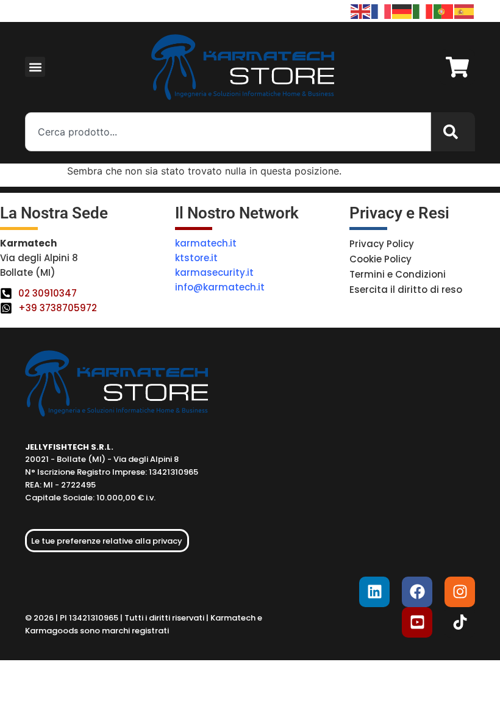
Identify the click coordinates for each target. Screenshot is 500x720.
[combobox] (228, 131)
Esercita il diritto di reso (405, 289)
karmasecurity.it (214, 272)
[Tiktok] (460, 622)
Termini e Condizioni (397, 274)
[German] (402, 10)
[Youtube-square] (417, 622)
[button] (35, 67)
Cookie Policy (380, 259)
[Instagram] (460, 592)
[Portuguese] (444, 10)
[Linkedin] (374, 592)
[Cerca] (453, 131)
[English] (361, 10)
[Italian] (423, 10)
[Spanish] (464, 10)
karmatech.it (206, 243)
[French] (381, 10)
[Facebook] (417, 592)
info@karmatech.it (220, 287)
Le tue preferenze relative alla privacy (106, 541)
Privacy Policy (381, 243)
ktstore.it (196, 257)
